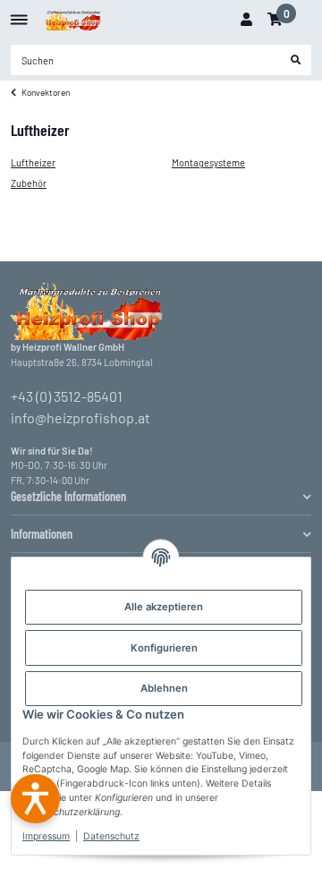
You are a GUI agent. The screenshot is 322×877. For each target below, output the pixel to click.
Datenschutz (111, 836)
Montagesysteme (208, 162)
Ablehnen (164, 688)
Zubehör (29, 183)
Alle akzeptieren (163, 606)
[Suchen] (296, 60)
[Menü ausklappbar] (19, 12)
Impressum (46, 836)
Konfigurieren (164, 648)
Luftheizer (33, 162)
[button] (246, 19)
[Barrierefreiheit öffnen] (35, 798)
